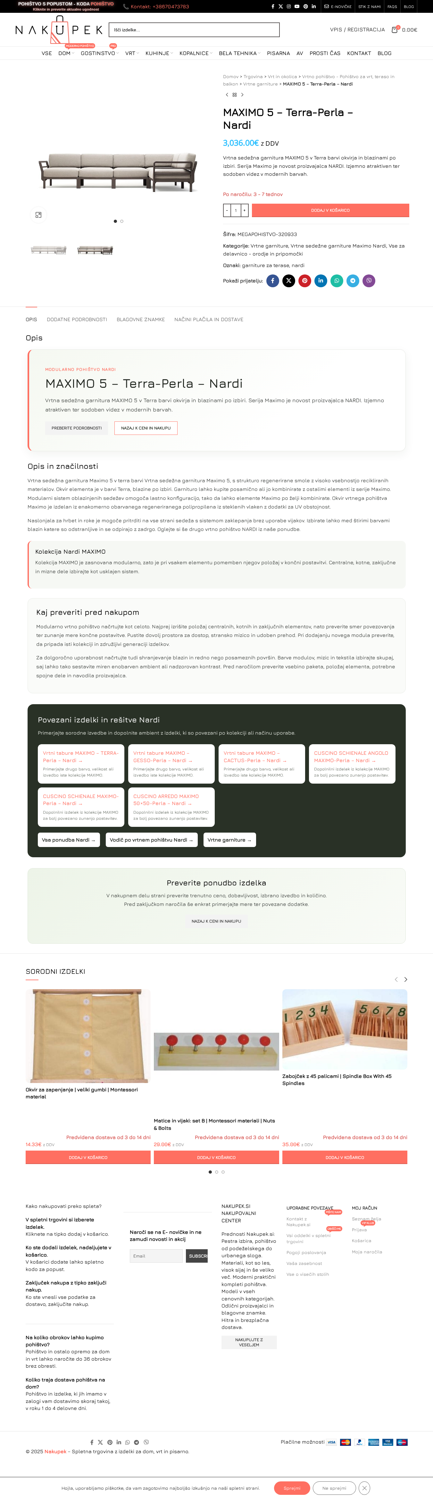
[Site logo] (59, 29)
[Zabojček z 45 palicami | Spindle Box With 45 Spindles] (345, 1029)
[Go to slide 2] (121, 221)
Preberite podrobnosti (77, 427)
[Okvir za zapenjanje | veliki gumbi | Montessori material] (88, 1036)
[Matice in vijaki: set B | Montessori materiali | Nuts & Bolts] (216, 1051)
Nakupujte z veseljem (249, 1342)
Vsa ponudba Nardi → (69, 840)
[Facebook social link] (273, 6)
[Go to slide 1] (115, 221)
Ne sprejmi (334, 1488)
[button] (88, 1157)
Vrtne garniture (260, 83)
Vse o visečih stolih (308, 1274)
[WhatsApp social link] (336, 280)
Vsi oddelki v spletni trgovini (314, 1237)
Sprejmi (292, 1488)
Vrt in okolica (282, 76)
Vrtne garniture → (230, 840)
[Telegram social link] (352, 280)
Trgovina (253, 76)
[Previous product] (227, 95)
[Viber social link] (368, 280)
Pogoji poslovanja (306, 1252)
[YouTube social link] (297, 6)
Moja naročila (367, 1251)
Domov (230, 76)
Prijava (363, 1228)
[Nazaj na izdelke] (234, 95)
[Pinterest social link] (306, 6)
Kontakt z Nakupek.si (314, 1220)
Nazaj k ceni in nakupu (146, 427)
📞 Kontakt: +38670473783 (156, 6)
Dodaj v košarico (330, 210)
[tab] (31, 316)
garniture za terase (265, 265)
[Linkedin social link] (314, 6)
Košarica (361, 1240)
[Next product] (242, 95)
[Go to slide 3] (223, 1172)
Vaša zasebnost (304, 1263)
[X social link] (281, 6)
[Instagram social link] (289, 6)
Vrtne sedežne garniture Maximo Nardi (338, 245)
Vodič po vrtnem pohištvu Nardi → (152, 840)
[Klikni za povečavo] (38, 215)
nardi (298, 265)
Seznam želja (366, 1218)
